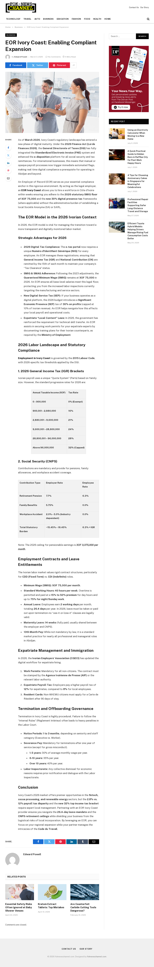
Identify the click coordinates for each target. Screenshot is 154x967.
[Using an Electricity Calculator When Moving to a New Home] (117, 133)
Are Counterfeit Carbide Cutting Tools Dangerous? (83, 907)
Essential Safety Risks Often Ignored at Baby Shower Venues (18, 907)
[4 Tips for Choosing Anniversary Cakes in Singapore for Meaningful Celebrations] (117, 178)
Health (97, 19)
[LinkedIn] (8, 163)
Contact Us (134, 7)
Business (48, 19)
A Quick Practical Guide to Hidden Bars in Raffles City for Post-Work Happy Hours (138, 157)
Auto (37, 19)
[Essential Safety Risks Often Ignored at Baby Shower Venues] (19, 892)
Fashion (76, 19)
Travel (27, 19)
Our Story (144, 7)
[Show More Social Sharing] (74, 65)
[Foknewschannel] (21, 7)
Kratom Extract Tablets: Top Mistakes (51, 906)
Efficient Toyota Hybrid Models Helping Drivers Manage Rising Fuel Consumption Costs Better (138, 231)
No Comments (54, 57)
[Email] (8, 178)
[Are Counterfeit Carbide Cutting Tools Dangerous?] (84, 892)
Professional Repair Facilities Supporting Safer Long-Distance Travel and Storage (138, 205)
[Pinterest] (8, 171)
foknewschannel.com (96, 956)
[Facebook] (8, 148)
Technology (13, 19)
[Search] (147, 19)
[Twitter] (8, 155)
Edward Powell (20, 57)
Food (87, 19)
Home (107, 19)
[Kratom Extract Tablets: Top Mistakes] (52, 892)
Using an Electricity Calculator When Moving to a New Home (138, 134)
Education (63, 19)
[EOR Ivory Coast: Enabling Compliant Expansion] (52, 102)
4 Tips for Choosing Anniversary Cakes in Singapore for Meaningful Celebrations (138, 181)
